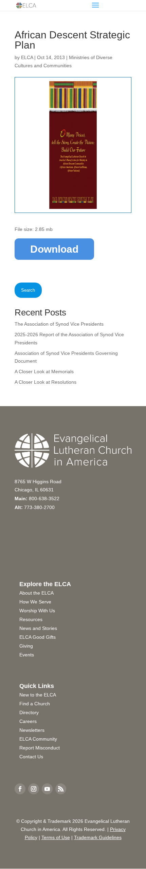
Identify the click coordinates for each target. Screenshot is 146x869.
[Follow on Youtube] (47, 788)
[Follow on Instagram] (33, 788)
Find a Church (34, 703)
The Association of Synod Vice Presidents (59, 324)
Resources (30, 619)
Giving (26, 646)
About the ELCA (36, 593)
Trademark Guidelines (98, 837)
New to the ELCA (37, 695)
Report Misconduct (39, 747)
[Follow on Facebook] (20, 788)
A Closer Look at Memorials (44, 371)
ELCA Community (38, 739)
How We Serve (35, 601)
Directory (29, 712)
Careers (28, 721)
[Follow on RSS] (60, 788)
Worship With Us (37, 610)
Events (26, 654)
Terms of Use (55, 837)
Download (54, 249)
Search (28, 290)
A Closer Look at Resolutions (45, 382)
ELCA (27, 57)
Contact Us (31, 756)
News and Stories (38, 628)
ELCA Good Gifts (37, 637)
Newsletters (31, 730)
